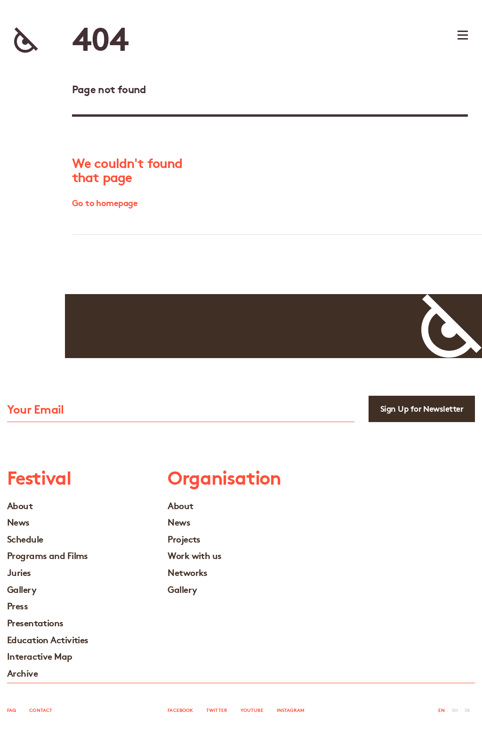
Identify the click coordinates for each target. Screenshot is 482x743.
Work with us (194, 555)
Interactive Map (39, 655)
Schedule (25, 538)
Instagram (291, 709)
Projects (184, 538)
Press (17, 605)
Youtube (252, 709)
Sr (467, 709)
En (441, 709)
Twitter (216, 709)
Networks (188, 572)
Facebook (180, 709)
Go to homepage (104, 202)
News (18, 521)
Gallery (21, 589)
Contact (40, 709)
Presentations (35, 622)
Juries (19, 572)
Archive (22, 672)
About (19, 505)
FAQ (11, 709)
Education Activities (47, 639)
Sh (455, 709)
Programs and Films (47, 555)
